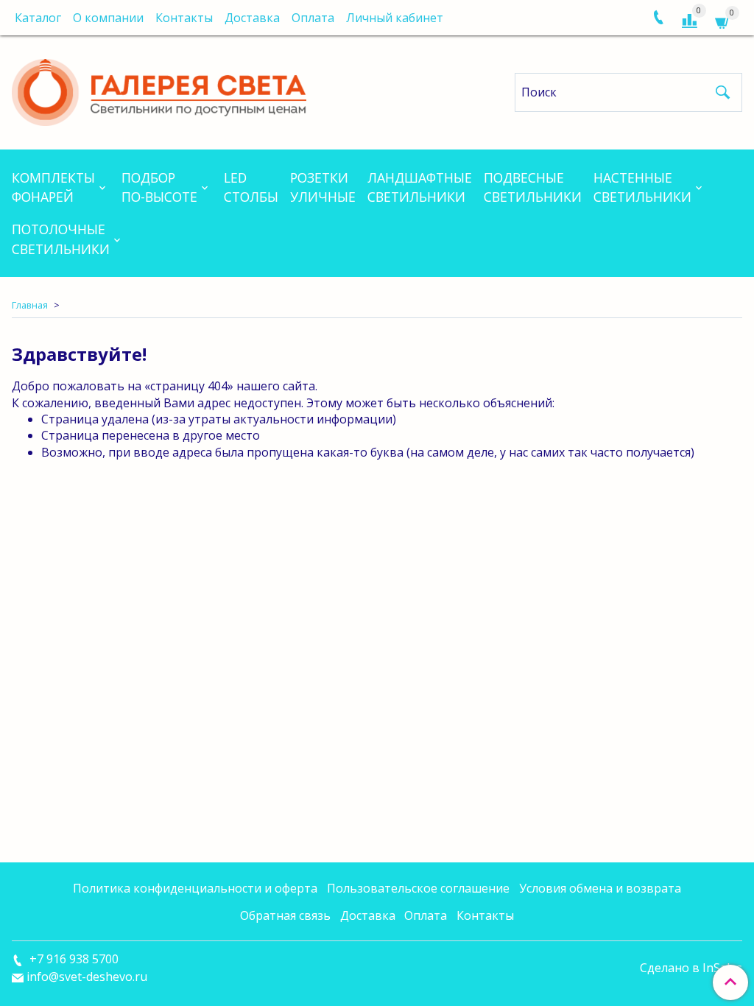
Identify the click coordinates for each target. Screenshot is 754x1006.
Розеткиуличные (323, 187)
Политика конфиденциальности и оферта (195, 888)
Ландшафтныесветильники (419, 187)
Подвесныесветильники (533, 187)
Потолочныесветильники (61, 238)
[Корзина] (722, 21)
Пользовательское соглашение (418, 888)
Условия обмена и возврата (600, 888)
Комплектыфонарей (53, 187)
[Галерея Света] (159, 89)
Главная (30, 305)
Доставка (252, 18)
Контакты (184, 18)
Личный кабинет (394, 18)
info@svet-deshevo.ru (87, 976)
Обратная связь (285, 915)
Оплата (313, 18)
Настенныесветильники (642, 187)
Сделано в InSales (691, 968)
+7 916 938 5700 (73, 959)
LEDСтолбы (251, 187)
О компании (108, 18)
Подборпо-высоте (159, 187)
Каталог (38, 18)
